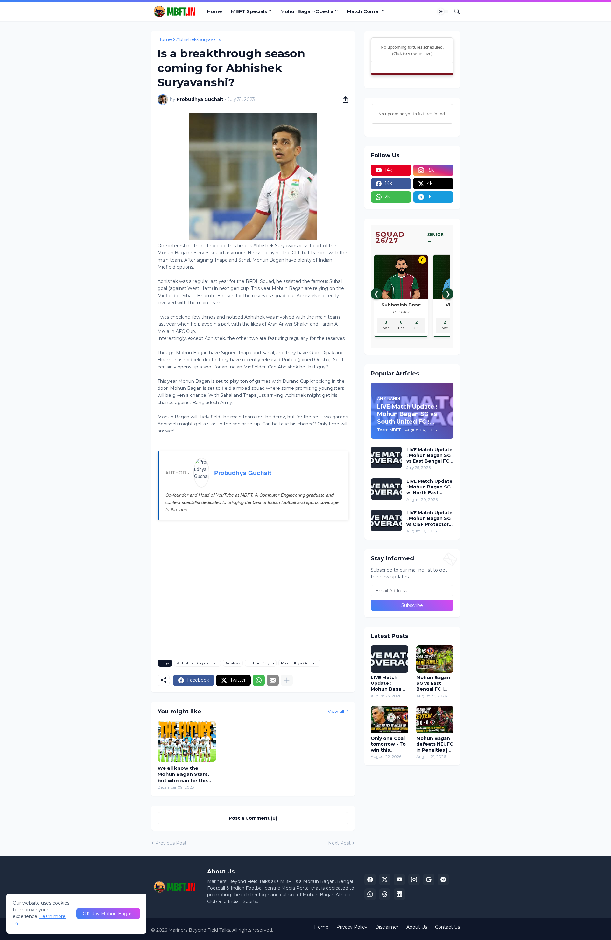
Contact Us (447, 927)
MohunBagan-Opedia (307, 11)
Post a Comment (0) (253, 818)
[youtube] (399, 879)
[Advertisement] (253, 594)
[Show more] (287, 680)
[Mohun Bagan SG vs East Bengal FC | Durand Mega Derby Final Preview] (435, 659)
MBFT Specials (249, 11)
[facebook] (370, 879)
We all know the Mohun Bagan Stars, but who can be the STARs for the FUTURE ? (186, 774)
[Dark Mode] (443, 11)
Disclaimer (386, 927)
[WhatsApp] (259, 680)
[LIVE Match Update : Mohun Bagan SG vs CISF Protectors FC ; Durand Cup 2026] (386, 520)
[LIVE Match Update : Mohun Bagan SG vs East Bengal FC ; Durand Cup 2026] (386, 457)
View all (336, 711)
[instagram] (414, 879)
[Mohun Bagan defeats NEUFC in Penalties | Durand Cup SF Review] (435, 719)
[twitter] (384, 879)
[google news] (428, 879)
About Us (416, 927)
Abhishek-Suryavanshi (200, 39)
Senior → (435, 237)
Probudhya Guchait (242, 472)
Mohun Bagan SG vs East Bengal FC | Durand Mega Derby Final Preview (433, 683)
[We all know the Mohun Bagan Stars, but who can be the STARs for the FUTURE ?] (187, 741)
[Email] (273, 680)
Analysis (232, 663)
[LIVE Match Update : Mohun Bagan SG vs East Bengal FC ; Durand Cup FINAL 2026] (389, 659)
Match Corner (363, 11)
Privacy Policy (351, 927)
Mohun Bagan (260, 663)
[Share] (343, 99)
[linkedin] (399, 894)
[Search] (454, 11)
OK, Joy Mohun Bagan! (108, 913)
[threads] (384, 894)
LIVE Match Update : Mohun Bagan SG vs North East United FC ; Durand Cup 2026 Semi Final (429, 487)
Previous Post (170, 843)
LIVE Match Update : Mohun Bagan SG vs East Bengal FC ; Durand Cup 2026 (429, 455)
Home (214, 11)
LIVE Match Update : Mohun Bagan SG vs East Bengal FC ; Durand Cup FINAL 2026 (387, 683)
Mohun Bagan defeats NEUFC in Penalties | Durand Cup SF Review (434, 744)
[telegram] (443, 879)
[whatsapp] (370, 894)
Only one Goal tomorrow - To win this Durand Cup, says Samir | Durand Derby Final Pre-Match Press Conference (388, 744)
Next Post (339, 843)
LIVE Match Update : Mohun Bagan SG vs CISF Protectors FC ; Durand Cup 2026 (429, 518)
